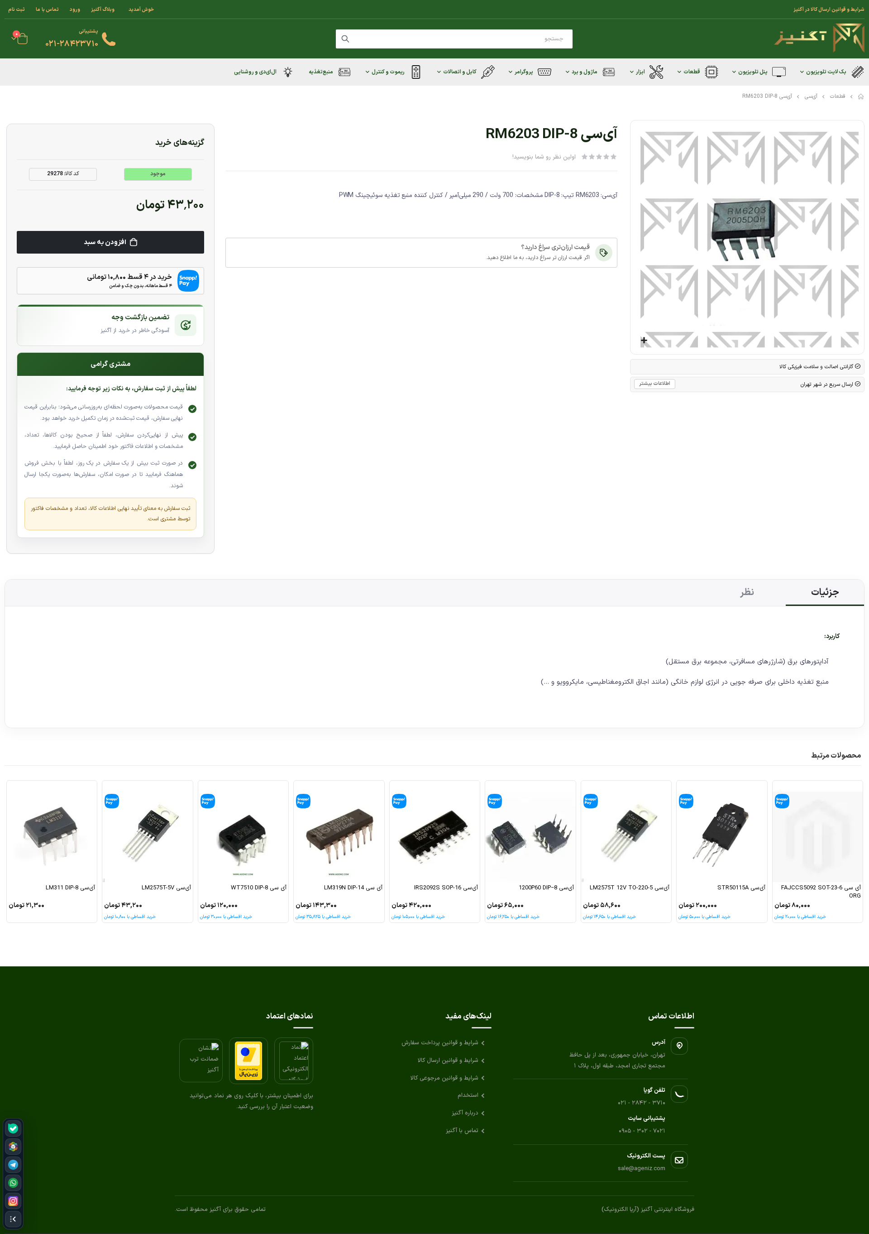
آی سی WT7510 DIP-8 (258, 888)
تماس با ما (47, 9)
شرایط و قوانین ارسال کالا (448, 1060)
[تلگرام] (13, 1165)
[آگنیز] (819, 39)
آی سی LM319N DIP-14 (353, 888)
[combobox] (454, 38)
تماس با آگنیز (462, 1130)
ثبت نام (16, 9)
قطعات (837, 96)
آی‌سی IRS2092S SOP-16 (446, 888)
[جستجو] (345, 38)
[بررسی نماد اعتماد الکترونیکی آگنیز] (293, 1060)
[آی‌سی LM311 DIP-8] (52, 831)
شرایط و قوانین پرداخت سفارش (439, 1042)
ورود (75, 9)
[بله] (13, 1128)
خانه (861, 96)
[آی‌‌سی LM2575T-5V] (147, 831)
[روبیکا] (13, 1146)
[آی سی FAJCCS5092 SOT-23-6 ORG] (818, 831)
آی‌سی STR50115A (741, 888)
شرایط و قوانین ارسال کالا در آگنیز (828, 9)
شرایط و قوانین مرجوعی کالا (444, 1078)
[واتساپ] (13, 1183)
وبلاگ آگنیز (103, 9)
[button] (644, 341)
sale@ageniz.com (641, 1168)
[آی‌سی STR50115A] (722, 831)
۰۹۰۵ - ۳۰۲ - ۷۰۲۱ (642, 1131)
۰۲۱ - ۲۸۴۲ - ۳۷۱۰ (641, 1103)
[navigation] (13, 1173)
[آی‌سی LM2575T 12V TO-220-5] (626, 831)
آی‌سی (811, 96)
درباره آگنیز (465, 1113)
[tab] (825, 593)
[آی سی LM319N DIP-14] (339, 831)
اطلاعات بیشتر (654, 384)
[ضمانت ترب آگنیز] (201, 1060)
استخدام (468, 1095)
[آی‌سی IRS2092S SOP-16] (435, 831)
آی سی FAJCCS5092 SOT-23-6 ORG (821, 892)
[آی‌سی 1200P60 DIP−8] (530, 831)
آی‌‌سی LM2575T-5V (166, 888)
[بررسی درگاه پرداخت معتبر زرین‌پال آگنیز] (248, 1060)
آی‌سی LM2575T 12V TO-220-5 (629, 888)
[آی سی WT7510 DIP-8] (243, 831)
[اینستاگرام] (13, 1201)
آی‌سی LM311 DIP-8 (70, 888)
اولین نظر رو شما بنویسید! (544, 157)
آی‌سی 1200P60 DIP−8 (546, 888)
